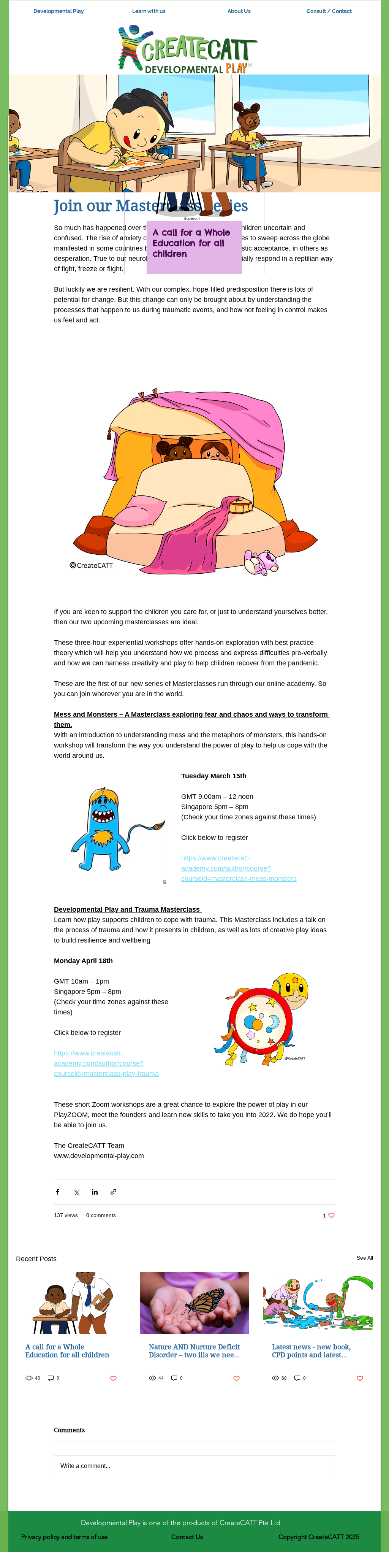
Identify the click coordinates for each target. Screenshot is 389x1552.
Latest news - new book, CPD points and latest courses (311, 1351)
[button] (195, 133)
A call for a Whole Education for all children (67, 1351)
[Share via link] (113, 1191)
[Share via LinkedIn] (94, 1191)
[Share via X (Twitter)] (76, 1191)
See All (365, 1258)
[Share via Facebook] (57, 1191)
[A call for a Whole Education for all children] (71, 1303)
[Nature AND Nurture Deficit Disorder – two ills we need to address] (195, 1303)
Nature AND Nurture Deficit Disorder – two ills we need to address (194, 1351)
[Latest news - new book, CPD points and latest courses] (318, 1303)
